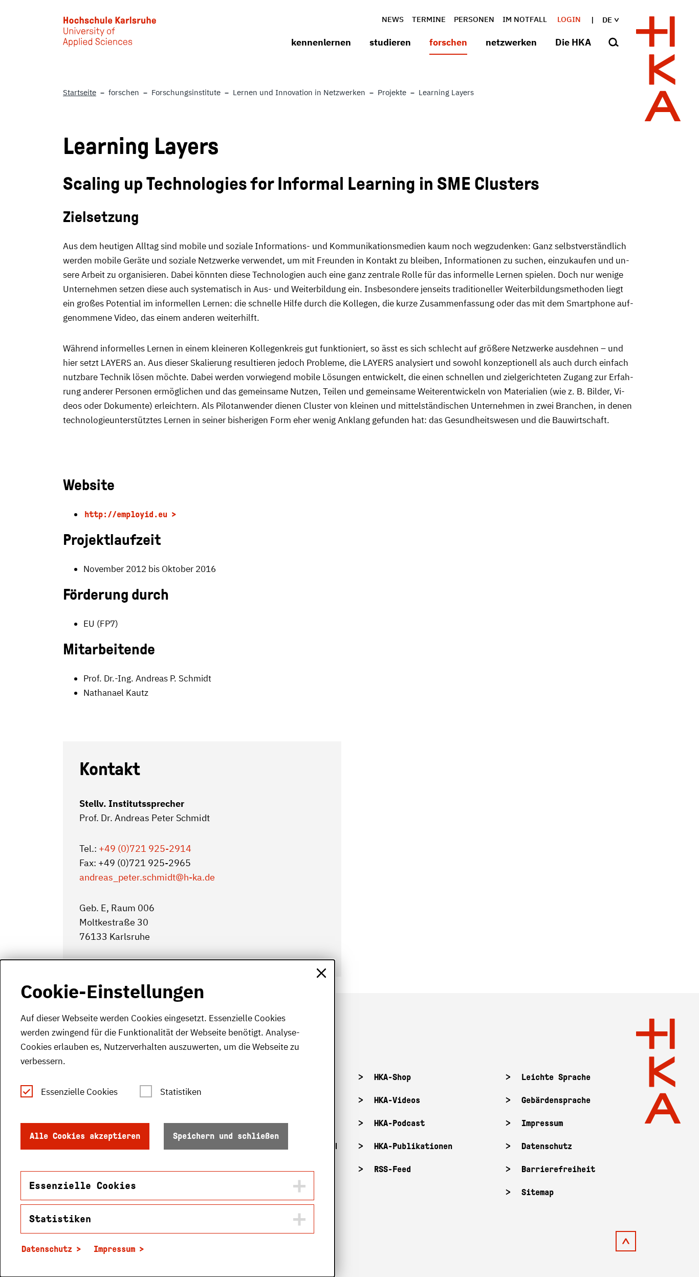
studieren (390, 42)
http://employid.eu (125, 514)
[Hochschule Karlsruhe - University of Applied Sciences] (109, 33)
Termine (429, 19)
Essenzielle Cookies (79, 1091)
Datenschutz (546, 1146)
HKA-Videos (397, 1100)
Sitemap (537, 1192)
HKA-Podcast (399, 1123)
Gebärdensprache (556, 1100)
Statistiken (181, 1091)
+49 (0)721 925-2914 (145, 848)
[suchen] (613, 43)
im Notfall (525, 19)
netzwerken (511, 42)
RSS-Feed (392, 1169)
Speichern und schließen (226, 1136)
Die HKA (573, 42)
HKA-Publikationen (413, 1146)
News (393, 19)
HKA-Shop (392, 1077)
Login (569, 19)
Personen (474, 19)
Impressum (542, 1123)
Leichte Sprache (556, 1077)
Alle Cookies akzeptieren (85, 1136)
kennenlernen (321, 42)
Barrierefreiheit (558, 1169)
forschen (448, 42)
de (607, 20)
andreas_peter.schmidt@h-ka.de (147, 877)
